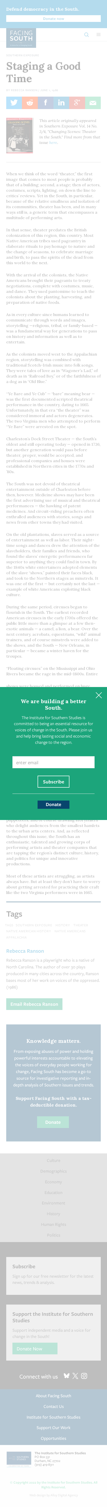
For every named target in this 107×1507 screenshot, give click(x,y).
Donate (53, 804)
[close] (98, 695)
